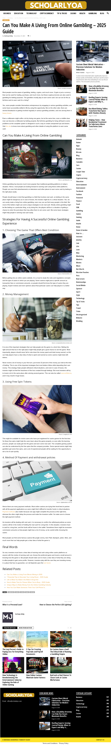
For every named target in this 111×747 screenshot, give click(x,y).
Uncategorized (81, 314)
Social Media (80, 285)
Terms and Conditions (50, 743)
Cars (77, 165)
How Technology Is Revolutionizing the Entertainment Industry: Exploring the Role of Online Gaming (12, 680)
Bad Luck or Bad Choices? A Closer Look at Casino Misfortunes (60, 677)
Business (7, 13)
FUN (77, 207)
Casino (73, 13)
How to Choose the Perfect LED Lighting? (56, 604)
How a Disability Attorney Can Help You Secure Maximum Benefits (99, 88)
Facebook (79, 191)
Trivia (78, 311)
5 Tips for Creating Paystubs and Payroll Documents (34, 651)
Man (77, 253)
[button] (107, 13)
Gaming (79, 217)
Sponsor (79, 288)
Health (82, 13)
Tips (77, 305)
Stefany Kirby (8, 36)
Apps (78, 146)
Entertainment (81, 184)
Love (78, 249)
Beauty (78, 149)
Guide (78, 220)
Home (3, 18)
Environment (80, 188)
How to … (80, 233)
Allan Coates (80, 72)
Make (27, 592)
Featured (79, 197)
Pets (77, 275)
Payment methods (8, 512)
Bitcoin (78, 152)
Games (78, 214)
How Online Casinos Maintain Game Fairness (35, 676)
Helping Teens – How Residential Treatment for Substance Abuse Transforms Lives (97, 123)
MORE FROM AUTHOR (25, 628)
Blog (102, 13)
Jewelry (79, 240)
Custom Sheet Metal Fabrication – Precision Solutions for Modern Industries (90, 67)
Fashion (79, 194)
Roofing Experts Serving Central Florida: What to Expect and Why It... (98, 99)
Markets (79, 259)
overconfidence (66, 373)
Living (22, 592)
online (32, 592)
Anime (78, 142)
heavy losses (6, 113)
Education (18, 13)
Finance (79, 201)
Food (78, 204)
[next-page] (71, 628)
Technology (31, 13)
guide (17, 592)
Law (77, 243)
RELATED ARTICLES (10, 628)
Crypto (78, 175)
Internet (79, 236)
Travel (78, 308)
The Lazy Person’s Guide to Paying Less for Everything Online (13, 651)
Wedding (79, 321)
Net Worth (80, 269)
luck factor (47, 563)
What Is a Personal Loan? (12, 604)
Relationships (81, 282)
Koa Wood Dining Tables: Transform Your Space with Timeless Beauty (98, 110)
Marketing (80, 256)
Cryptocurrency (47, 13)
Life (77, 246)
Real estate (80, 279)
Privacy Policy (63, 743)
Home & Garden (81, 230)
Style (78, 295)
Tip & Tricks (62, 13)
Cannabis (79, 162)
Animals (79, 139)
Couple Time (80, 171)
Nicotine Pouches (82, 272)
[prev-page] (68, 628)
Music (78, 266)
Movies (78, 262)
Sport (78, 292)
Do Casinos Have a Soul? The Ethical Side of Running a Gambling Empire (60, 651)
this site (8, 126)
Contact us (100, 740)
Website (79, 318)
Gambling (92, 13)
